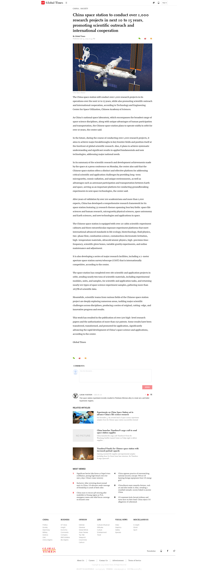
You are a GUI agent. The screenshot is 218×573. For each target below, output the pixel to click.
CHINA (76, 8)
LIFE (99, 520)
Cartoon (81, 542)
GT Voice (64, 525)
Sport (135, 530)
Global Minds (83, 530)
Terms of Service (134, 560)
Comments (64, 532)
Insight (63, 527)
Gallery (117, 530)
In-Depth (136, 525)
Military (45, 532)
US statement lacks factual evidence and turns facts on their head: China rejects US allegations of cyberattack (134, 499)
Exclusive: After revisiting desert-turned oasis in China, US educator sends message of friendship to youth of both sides (93, 485)
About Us (80, 560)
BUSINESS (65, 520)
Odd (44, 537)
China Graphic (47, 540)
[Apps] (157, 3)
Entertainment (102, 532)
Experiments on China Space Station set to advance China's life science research (115, 413)
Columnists (83, 540)
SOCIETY (84, 8)
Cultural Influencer (103, 525)
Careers (92, 560)
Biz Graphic (65, 540)
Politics (45, 525)
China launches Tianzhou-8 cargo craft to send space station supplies (117, 431)
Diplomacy (46, 530)
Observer (82, 527)
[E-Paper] (154, 3)
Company (64, 535)
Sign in (164, 3)
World (135, 527)
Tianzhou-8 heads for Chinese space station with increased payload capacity (118, 449)
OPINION (83, 520)
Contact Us (103, 560)
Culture (99, 530)
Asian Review (83, 532)
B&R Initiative (65, 537)
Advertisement (118, 560)
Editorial (81, 525)
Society (45, 527)
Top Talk (81, 535)
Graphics (118, 527)
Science (45, 535)
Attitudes (100, 527)
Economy (64, 530)
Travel (99, 535)
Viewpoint (82, 537)
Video (117, 525)
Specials (118, 532)
